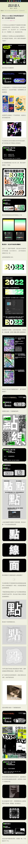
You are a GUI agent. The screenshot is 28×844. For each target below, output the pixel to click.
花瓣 (13, 1)
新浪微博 (9, 1)
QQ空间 (11, 1)
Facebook (18, 1)
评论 (14, 20)
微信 (7, 1)
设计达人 (14, 5)
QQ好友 (16, 1)
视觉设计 (2, 10)
